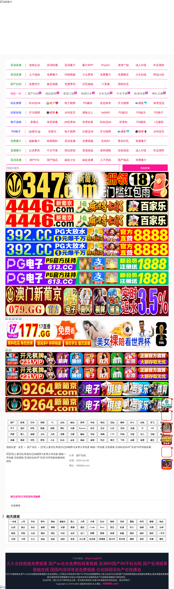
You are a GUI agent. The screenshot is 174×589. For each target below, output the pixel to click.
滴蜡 (53, 527)
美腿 (12, 440)
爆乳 (161, 539)
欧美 (22, 422)
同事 (12, 434)
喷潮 (102, 533)
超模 (32, 434)
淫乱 (53, 533)
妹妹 (53, 539)
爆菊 (152, 521)
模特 (122, 422)
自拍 (62, 422)
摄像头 (63, 521)
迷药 (142, 539)
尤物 (152, 434)
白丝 (33, 533)
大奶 (52, 434)
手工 (12, 428)
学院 (23, 533)
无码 (122, 428)
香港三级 (68, 93)
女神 (161, 527)
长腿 (63, 527)
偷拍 (72, 422)
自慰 (132, 440)
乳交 (102, 440)
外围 (152, 527)
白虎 (13, 527)
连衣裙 (92, 539)
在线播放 (15, 505)
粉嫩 (122, 533)
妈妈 (63, 539)
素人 (22, 434)
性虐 (122, 527)
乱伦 (62, 440)
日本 (32, 422)
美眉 (112, 533)
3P (142, 428)
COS (112, 434)
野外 (43, 521)
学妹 (92, 422)
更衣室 (122, 539)
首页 (20, 447)
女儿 (33, 539)
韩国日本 (86, 93)
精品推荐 (51, 93)
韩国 (42, 422)
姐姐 (43, 539)
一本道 (13, 521)
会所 (73, 533)
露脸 (132, 521)
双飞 (152, 422)
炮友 (161, 521)
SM (152, 428)
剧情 (52, 428)
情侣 (102, 422)
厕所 (152, 533)
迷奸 (22, 428)
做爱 (142, 440)
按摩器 (102, 539)
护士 (132, 422)
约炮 (122, 434)
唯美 (112, 521)
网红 (62, 428)
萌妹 (53, 521)
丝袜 (142, 422)
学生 (33, 521)
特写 (142, 521)
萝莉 (82, 422)
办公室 (82, 539)
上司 (23, 521)
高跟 (22, 440)
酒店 (82, 527)
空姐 (112, 422)
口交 (112, 428)
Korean (82, 428)
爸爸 (73, 539)
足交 (102, 428)
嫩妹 (82, 434)
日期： (72, 460)
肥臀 (92, 533)
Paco (102, 527)
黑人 (73, 521)
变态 (112, 527)
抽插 (142, 527)
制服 (42, 428)
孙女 (33, 527)
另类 (122, 521)
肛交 (92, 428)
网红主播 (157, 93)
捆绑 (132, 539)
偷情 (92, 440)
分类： (72, 455)
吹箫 (152, 539)
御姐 (82, 440)
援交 (152, 440)
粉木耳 (112, 539)
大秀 (82, 521)
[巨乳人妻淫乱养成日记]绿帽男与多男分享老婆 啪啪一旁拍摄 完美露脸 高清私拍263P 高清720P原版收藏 (96, 447)
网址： (72, 465)
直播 (62, 434)
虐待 (142, 533)
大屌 (23, 539)
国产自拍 (33, 93)
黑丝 (43, 533)
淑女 (23, 527)
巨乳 (32, 428)
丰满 (92, 521)
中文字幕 (122, 93)
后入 (142, 434)
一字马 (161, 533)
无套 (132, 434)
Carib (92, 527)
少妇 (42, 434)
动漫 (132, 428)
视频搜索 (145, 168)
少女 (52, 440)
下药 (122, 440)
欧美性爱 (139, 93)
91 (52, 422)
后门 (82, 533)
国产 (12, 422)
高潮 (73, 527)
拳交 (112, 440)
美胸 (102, 434)
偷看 (43, 527)
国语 (132, 533)
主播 (72, 428)
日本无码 (104, 93)
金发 (72, 440)
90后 (63, 533)
